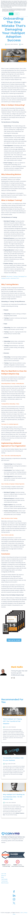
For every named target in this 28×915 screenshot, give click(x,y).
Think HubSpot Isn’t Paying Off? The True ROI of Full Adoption (12, 721)
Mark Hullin (17, 667)
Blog (2, 877)
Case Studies (4, 879)
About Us (3, 875)
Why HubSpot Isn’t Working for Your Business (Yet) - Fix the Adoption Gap (14, 797)
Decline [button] (16, 13)
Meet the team (4, 883)
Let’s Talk (3, 873)
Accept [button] (11, 13)
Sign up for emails (14, 640)
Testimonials (4, 881)
